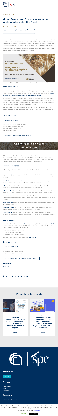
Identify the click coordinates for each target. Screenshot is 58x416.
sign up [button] (7, 376)
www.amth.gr (6, 266)
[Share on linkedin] (15, 276)
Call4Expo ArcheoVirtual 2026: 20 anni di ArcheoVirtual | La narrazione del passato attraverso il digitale (15, 322)
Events (15, 332)
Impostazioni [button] (24, 413)
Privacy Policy (7, 390)
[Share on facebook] (3, 276)
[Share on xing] (24, 276)
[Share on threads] (9, 276)
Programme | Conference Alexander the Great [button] (18, 34)
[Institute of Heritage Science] (19, 4)
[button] (54, 4)
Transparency (7, 386)
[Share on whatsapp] (18, 276)
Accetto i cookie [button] (33, 413)
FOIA (5, 388)
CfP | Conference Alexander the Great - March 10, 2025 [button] (20, 258)
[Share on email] (27, 276)
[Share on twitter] (6, 276)
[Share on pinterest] (12, 276)
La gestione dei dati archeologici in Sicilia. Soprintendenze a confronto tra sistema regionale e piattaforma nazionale (42, 322)
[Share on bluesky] (21, 276)
